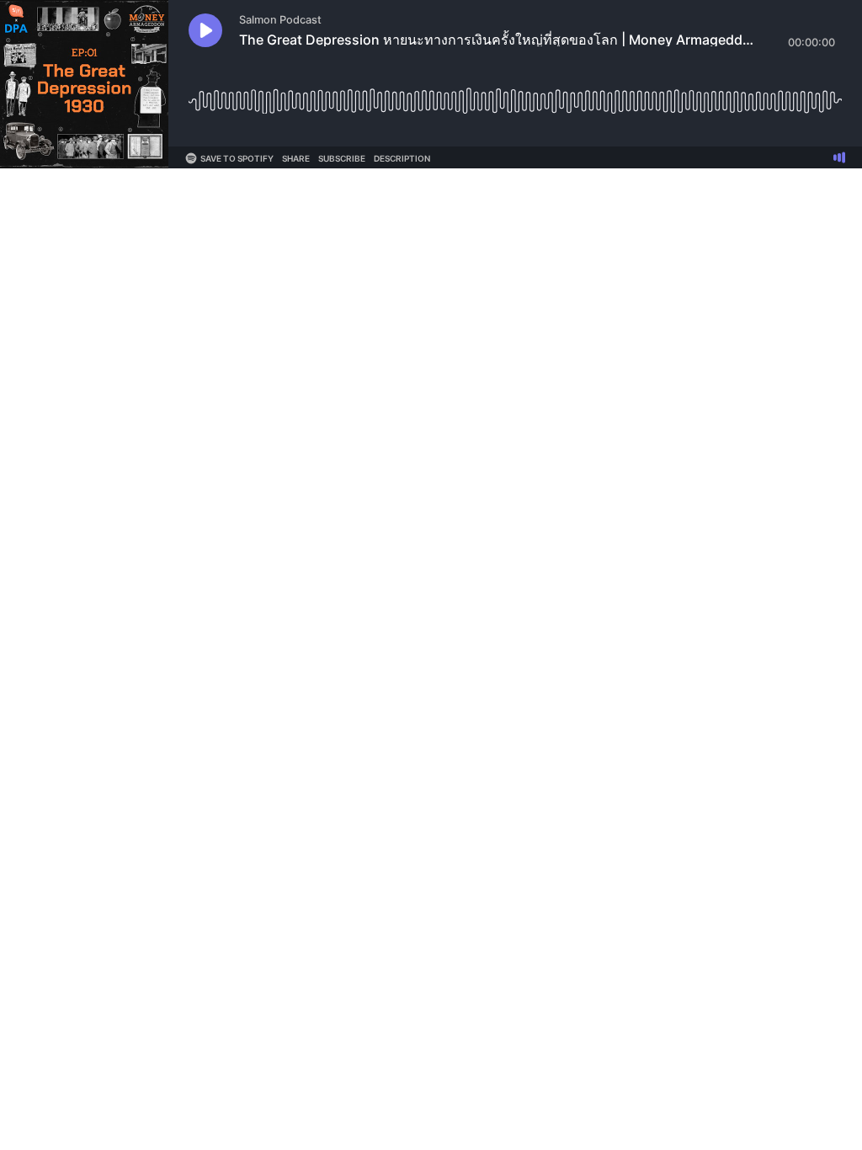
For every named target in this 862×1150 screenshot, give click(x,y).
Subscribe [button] (341, 158)
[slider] (515, 95)
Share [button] (296, 158)
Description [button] (402, 158)
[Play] (205, 30)
